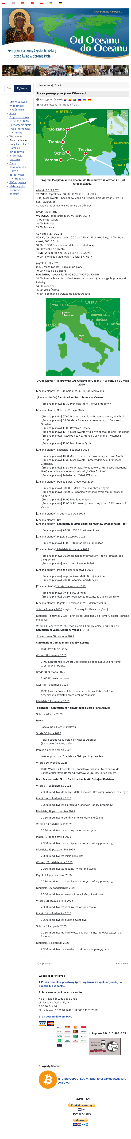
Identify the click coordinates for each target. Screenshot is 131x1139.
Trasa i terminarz (19, 128)
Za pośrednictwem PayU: (57, 1016)
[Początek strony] (126, 1128)
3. (40, 1016)
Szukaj (24, 88)
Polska (19, 132)
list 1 (19, 144)
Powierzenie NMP (20, 124)
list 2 (26, 144)
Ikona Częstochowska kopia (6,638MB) (19, 117)
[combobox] (9, 88)
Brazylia (19, 178)
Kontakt (14, 193)
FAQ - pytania (17, 182)
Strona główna (18, 101)
